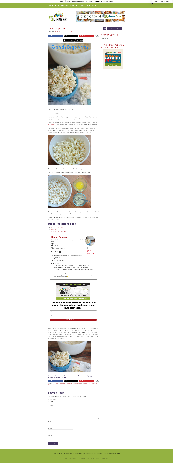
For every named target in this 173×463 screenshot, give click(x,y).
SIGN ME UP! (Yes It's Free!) (73, 320)
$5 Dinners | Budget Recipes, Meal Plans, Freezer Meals (58, 16)
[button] (162, 1)
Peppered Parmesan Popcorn (59, 231)
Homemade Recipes (93, 383)
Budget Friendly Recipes (67, 383)
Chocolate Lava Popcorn (57, 227)
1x (59, 252)
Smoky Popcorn (55, 229)
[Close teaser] (152, 3)
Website (50, 435)
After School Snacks (57, 383)
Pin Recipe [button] (91, 250)
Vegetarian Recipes (52, 384)
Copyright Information (77, 453)
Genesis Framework (95, 458)
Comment (51, 405)
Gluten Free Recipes (77, 383)
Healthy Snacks (85, 383)
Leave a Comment (71, 31)
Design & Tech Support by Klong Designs (111, 453)
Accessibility (99, 453)
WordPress (102, 458)
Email (50, 428)
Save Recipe (91, 253)
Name (50, 421)
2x (62, 252)
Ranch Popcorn (59, 237)
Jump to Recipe (69, 40)
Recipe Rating (51, 400)
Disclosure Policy (67, 453)
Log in (106, 458)
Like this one (51, 124)
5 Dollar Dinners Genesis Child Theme (81, 458)
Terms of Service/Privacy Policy (89, 453)
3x (65, 252)
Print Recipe (79, 40)
